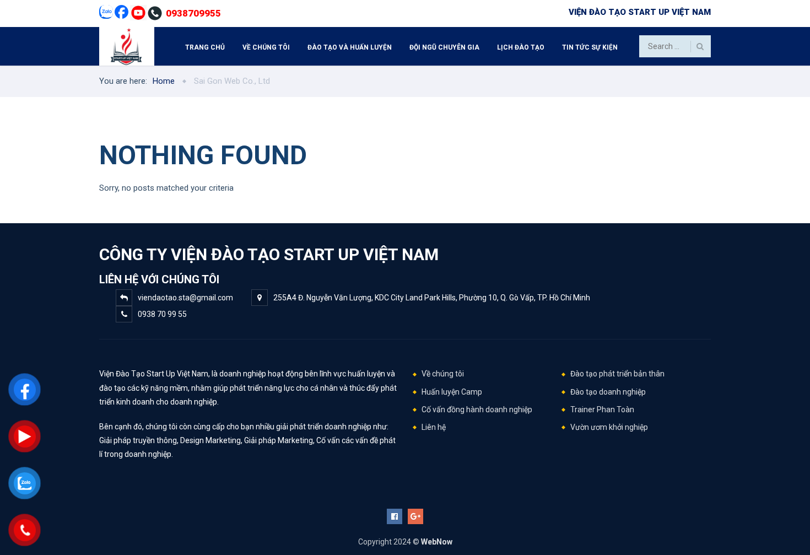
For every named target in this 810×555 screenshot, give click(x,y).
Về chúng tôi (266, 47)
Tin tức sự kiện (590, 47)
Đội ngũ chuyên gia (444, 47)
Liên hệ (434, 427)
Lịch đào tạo (520, 47)
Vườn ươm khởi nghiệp (609, 427)
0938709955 (193, 13)
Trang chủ (205, 47)
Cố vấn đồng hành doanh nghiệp (477, 409)
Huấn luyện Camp (452, 391)
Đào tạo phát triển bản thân (617, 373)
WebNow (436, 541)
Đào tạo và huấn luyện (349, 47)
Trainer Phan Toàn (602, 409)
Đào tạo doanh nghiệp (608, 391)
